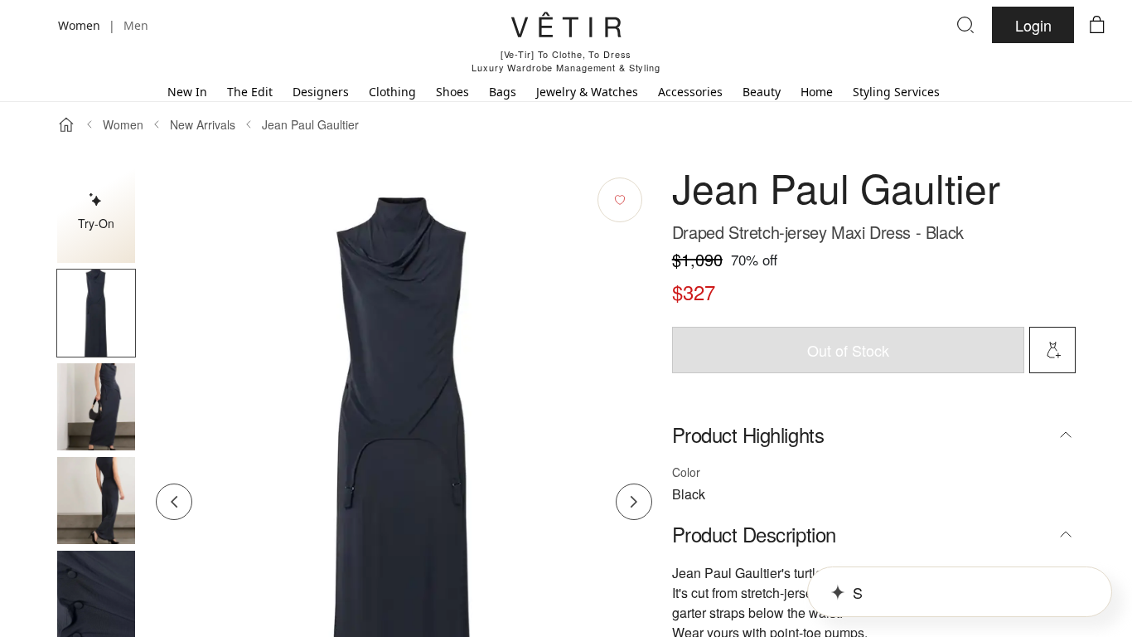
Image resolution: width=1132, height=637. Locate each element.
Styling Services (896, 92)
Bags (502, 92)
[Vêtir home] (566, 27)
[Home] (66, 124)
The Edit (250, 92)
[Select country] (35, 25)
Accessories (690, 92)
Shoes (452, 92)
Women (123, 124)
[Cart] (1097, 25)
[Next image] (634, 502)
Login (1033, 25)
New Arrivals (202, 124)
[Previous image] (174, 502)
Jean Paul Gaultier (310, 124)
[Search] (965, 25)
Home (817, 92)
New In (187, 92)
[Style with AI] (1052, 350)
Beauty (762, 92)
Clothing (392, 92)
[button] (96, 313)
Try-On (96, 223)
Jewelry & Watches (587, 92)
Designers (321, 92)
